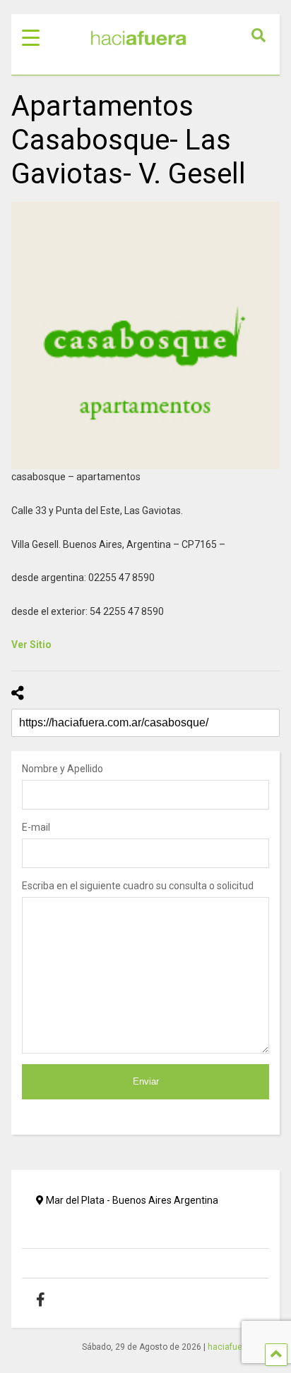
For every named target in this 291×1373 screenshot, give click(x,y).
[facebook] (51, 1299)
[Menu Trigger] (30, 37)
